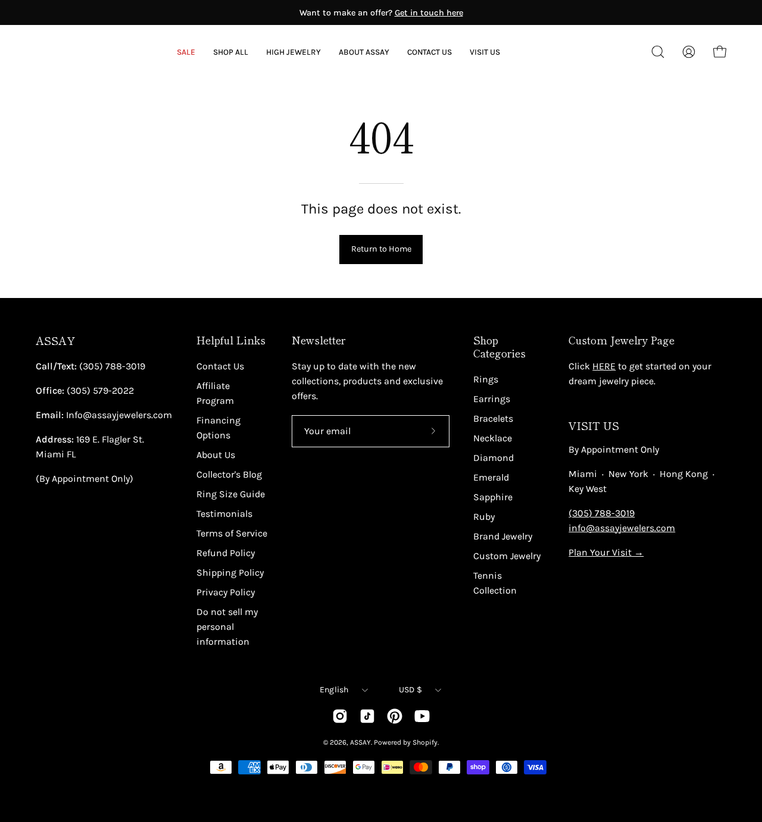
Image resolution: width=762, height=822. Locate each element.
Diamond (493, 457)
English (334, 690)
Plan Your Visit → (606, 552)
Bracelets (493, 418)
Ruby (484, 516)
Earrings (491, 398)
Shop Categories (499, 347)
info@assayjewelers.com (622, 528)
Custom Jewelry (507, 555)
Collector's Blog (229, 474)
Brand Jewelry (502, 536)
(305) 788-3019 (602, 513)
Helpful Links (231, 340)
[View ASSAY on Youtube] (422, 716)
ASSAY (55, 340)
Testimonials (224, 513)
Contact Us (220, 366)
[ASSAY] (89, 52)
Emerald (491, 477)
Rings (485, 379)
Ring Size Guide (230, 494)
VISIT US (594, 425)
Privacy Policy (225, 592)
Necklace (492, 438)
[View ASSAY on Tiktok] (367, 716)
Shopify (425, 742)
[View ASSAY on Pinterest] (395, 716)
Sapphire (493, 497)
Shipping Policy (230, 572)
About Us (215, 454)
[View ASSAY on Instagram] (340, 716)
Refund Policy (225, 553)
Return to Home (381, 249)
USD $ (410, 690)
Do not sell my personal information (227, 626)
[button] (364, 52)
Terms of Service (231, 533)
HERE (604, 366)
